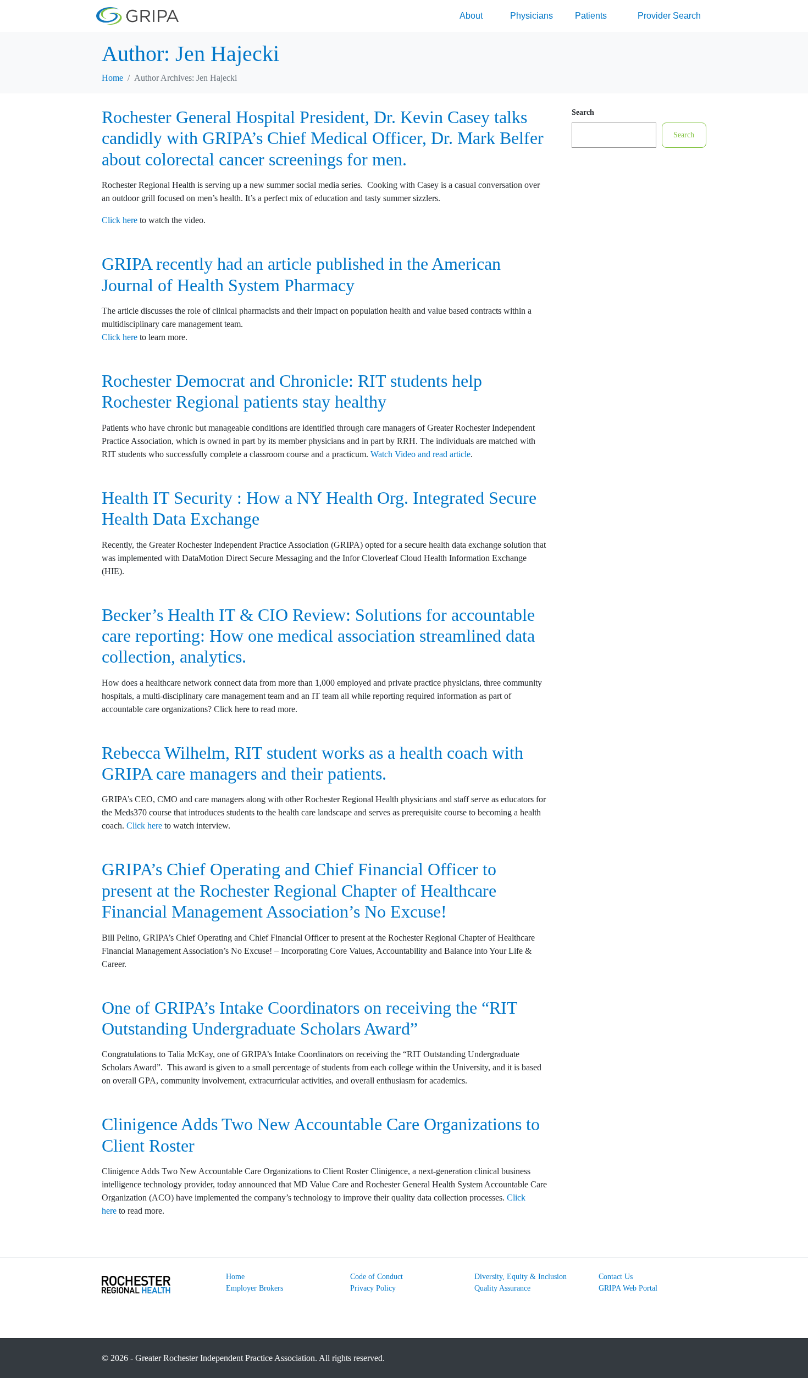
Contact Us (616, 1277)
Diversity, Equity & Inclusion (520, 1277)
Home (235, 1277)
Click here (119, 220)
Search (583, 112)
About (471, 15)
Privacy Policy (373, 1288)
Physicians (531, 15)
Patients (591, 15)
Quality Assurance (502, 1288)
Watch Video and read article (420, 454)
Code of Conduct (376, 1277)
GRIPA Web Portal (628, 1288)
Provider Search (669, 15)
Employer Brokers (254, 1288)
